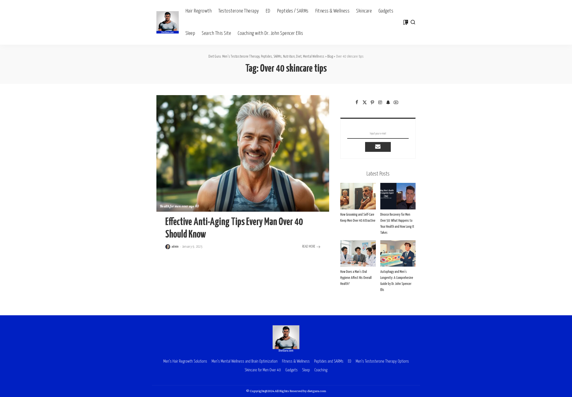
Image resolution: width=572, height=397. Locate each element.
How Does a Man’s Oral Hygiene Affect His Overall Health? (356, 278)
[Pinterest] (372, 102)
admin (175, 246)
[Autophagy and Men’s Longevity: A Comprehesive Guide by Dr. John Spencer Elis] (398, 253)
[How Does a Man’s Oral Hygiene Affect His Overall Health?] (358, 253)
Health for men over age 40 (179, 206)
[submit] (378, 147)
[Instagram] (380, 102)
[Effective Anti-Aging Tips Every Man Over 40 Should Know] (242, 153)
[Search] (413, 22)
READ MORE (308, 246)
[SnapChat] (388, 102)
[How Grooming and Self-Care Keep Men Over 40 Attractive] (358, 196)
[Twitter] (364, 102)
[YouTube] (396, 102)
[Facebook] (357, 102)
